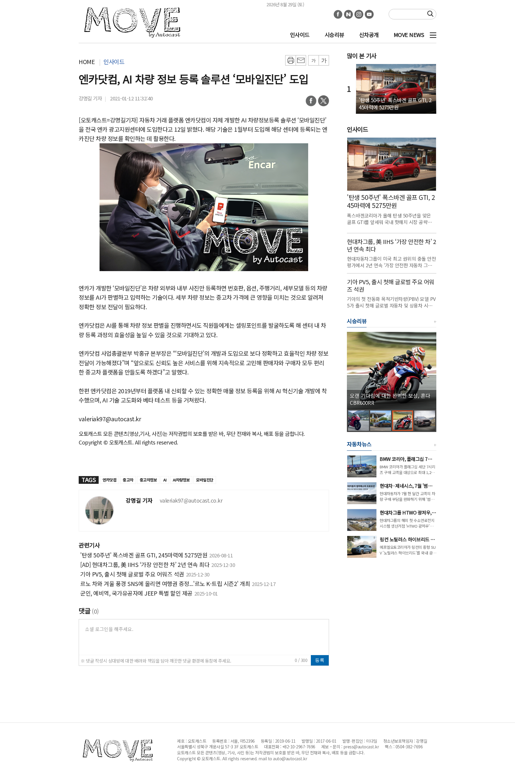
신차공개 (369, 34)
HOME (87, 61)
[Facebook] (311, 103)
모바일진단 (204, 480)
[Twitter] (323, 103)
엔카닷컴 (109, 480)
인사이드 (300, 34)
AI (164, 480)
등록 (320, 660)
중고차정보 (148, 480)
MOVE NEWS (409, 34)
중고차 (128, 480)
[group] (391, 370)
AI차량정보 (181, 480)
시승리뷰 (334, 34)
